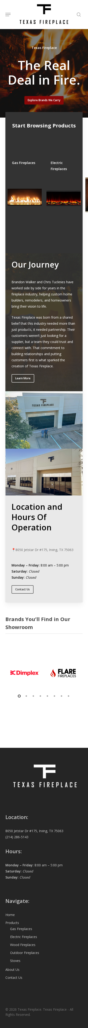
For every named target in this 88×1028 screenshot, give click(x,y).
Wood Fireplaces (22, 944)
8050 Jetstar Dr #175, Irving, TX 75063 (44, 550)
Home (10, 915)
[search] (77, 14)
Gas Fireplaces (21, 929)
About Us (12, 969)
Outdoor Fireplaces (24, 952)
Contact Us (13, 977)
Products (12, 922)
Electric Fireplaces (23, 937)
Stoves (15, 960)
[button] (8, 14)
